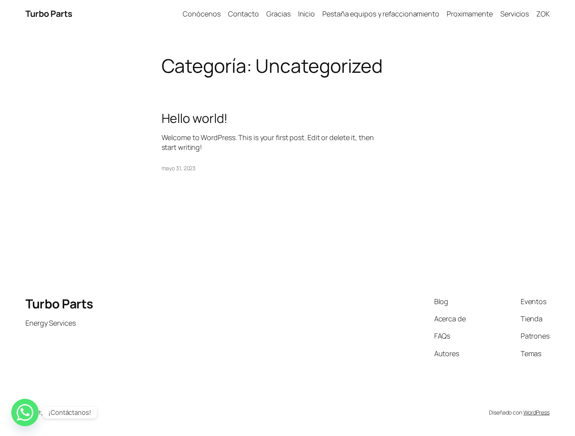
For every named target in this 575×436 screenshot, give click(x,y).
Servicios (514, 13)
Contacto (243, 13)
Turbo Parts (48, 14)
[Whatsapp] (25, 412)
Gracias (278, 13)
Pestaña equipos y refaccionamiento (380, 13)
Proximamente (470, 13)
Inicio (306, 13)
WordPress (536, 412)
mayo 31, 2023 (179, 168)
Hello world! (195, 118)
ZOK (543, 13)
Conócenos (201, 13)
